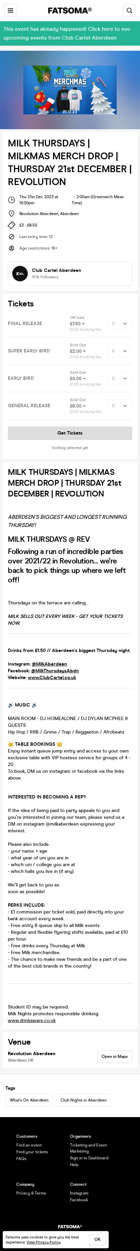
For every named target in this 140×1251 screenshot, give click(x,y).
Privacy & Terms (31, 1193)
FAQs (21, 1158)
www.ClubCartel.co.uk (52, 677)
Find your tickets (32, 1152)
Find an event (28, 1145)
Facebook (79, 1200)
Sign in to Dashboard (89, 1158)
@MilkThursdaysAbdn (55, 671)
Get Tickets (70, 433)
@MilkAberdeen (49, 664)
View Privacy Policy (43, 1242)
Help (74, 1164)
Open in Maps (115, 1056)
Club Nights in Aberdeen (83, 1100)
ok (97, 1239)
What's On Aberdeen (29, 1100)
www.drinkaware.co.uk (32, 1020)
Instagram (79, 1193)
